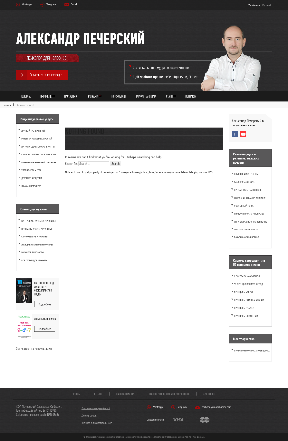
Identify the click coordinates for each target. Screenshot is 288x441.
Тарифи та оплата (146, 96)
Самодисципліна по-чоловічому (38, 154)
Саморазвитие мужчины (34, 236)
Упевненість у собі (31, 170)
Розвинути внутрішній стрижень (38, 162)
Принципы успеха (243, 292)
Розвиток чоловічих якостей (36, 138)
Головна (26, 96)
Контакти (191, 96)
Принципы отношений (246, 315)
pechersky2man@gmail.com (216, 407)
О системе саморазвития (247, 276)
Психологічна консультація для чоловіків (169, 394)
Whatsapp (27, 4)
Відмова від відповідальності (97, 423)
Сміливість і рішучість (246, 229)
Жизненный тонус (244, 205)
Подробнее (44, 304)
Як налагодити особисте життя (38, 146)
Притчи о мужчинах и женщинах (252, 350)
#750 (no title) (209, 394)
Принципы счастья (244, 308)
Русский (266, 5)
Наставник (70, 96)
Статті (169, 96)
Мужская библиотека (32, 252)
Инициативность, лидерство (249, 213)
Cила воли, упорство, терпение (250, 221)
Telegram (51, 4)
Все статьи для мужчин (34, 260)
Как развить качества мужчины (38, 220)
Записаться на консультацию (34, 348)
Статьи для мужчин (125, 394)
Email (74, 4)
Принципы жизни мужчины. (36, 228)
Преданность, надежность (248, 189)
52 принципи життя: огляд (248, 284)
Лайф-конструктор (31, 186)
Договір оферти (89, 415)
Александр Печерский (80, 38)
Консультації (118, 96)
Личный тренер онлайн (33, 130)
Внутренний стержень (246, 174)
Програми (92, 96)
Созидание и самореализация (250, 198)
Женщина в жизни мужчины (37, 244)
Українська (254, 5)
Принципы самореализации (249, 300)
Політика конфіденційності (96, 408)
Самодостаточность (244, 182)
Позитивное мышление (246, 237)
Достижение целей (31, 178)
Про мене (46, 96)
